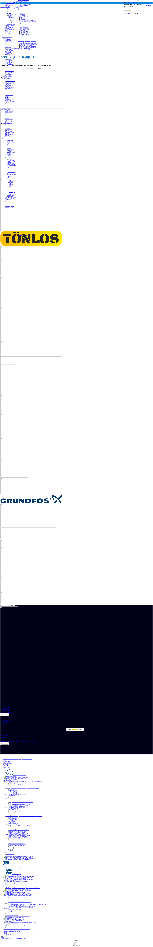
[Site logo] (2, 7)
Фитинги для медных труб (22, 807)
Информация (5, 723)
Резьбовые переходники (23, 784)
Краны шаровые (10, 178)
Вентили (11, 157)
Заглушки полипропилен (24, 805)
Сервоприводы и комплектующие (8, 42)
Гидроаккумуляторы (18, 920)
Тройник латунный (11, 8)
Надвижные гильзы (21, 786)
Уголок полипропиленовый (25, 799)
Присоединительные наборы (9, 32)
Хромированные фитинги (22, 834)
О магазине (5, 709)
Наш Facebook (3, 712)
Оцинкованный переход (23, 827)
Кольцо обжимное (19, 813)
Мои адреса (5, 722)
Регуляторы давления (9, 207)
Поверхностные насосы (9, 82)
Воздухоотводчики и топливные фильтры (9, 113)
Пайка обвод (16, 809)
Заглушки (14, 815)
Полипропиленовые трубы (22, 777)
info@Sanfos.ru (4, 737)
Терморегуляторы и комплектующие (9, 51)
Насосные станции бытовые (8, 98)
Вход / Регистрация (7, 934)
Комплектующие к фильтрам (8, 117)
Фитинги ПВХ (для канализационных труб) (33, 816)
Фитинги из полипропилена (23, 798)
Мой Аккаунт (5, 721)
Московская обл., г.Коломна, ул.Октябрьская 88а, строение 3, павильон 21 (19, 741)
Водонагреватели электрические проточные (33, 925)
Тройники (15, 783)
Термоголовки (8, 200)
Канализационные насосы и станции (10, 102)
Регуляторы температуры (10, 198)
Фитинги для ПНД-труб (21, 794)
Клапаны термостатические (25, 899)
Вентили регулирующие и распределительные (11, 163)
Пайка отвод (16, 810)
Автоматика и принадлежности (8, 55)
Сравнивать (5, 933)
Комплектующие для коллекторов (9, 75)
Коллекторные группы (9, 68)
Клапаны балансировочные (25, 902)
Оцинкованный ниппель (24, 830)
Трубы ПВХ (13, 776)
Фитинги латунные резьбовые (9, 6)
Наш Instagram (10, 712)
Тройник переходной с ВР (24, 825)
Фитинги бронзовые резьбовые (9, 28)
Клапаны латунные (11, 142)
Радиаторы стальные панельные (9, 135)
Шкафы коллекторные (9, 71)
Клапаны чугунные (11, 152)
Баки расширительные (20, 919)
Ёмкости (11, 921)
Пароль (128, 6)
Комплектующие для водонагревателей (30, 927)
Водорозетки (16, 792)
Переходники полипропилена (27, 802)
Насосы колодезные (9, 94)
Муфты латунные (10, 10)
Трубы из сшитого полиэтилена (19, 775)
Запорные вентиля (11, 166)
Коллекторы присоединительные (26, 866)
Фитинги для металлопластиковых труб (31, 788)
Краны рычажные (10, 196)
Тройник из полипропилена (25, 800)
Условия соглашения (7, 710)
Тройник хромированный (24, 835)
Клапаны (11, 140)
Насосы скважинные (9, 88)
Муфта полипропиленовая (24, 804)
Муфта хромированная (22, 838)
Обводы (13, 820)
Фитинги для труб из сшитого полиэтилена (33, 781)
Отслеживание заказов (7, 720)
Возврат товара (6, 708)
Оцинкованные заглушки (24, 832)
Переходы (15, 818)
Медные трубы (15, 779)
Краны (9, 176)
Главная (4, 706)
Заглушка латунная (11, 24)
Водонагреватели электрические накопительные (36, 926)
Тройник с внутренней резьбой (30, 826)
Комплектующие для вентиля (11, 175)
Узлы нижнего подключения (8, 204)
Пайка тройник (18, 811)
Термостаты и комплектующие (25, 857)
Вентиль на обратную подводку (11, 170)
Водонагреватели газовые (22, 924)
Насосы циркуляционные (10, 91)
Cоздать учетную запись (132, 2)
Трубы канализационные (21, 778)
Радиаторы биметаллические (24, 893)
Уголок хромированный (23, 836)
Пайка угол (15, 812)
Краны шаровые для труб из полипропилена (12, 192)
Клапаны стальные (11, 144)
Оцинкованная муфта (21, 831)
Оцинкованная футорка (23, 833)
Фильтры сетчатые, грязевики (8, 122)
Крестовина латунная (11, 14)
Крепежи (11, 33)
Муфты (13, 785)
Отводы (13, 821)
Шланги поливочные (21, 806)
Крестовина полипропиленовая (28, 803)
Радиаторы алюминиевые (10, 126)
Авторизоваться (128, 11)
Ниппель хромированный (24, 839)
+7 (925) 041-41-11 (4, 735)
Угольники (15, 782)
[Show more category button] (2, 208)
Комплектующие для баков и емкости (29, 922)
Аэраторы (15, 819)
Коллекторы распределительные (26, 867)
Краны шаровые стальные (11, 184)
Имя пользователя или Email (133, 4)
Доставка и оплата (7, 707)
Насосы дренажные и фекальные (9, 86)
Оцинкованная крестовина (25, 829)
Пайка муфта (16, 808)
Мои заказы (5, 724)
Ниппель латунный (11, 17)
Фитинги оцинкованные (21, 824)
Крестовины (16, 793)
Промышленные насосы (10, 104)
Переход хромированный (24, 837)
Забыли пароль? (127, 13)
